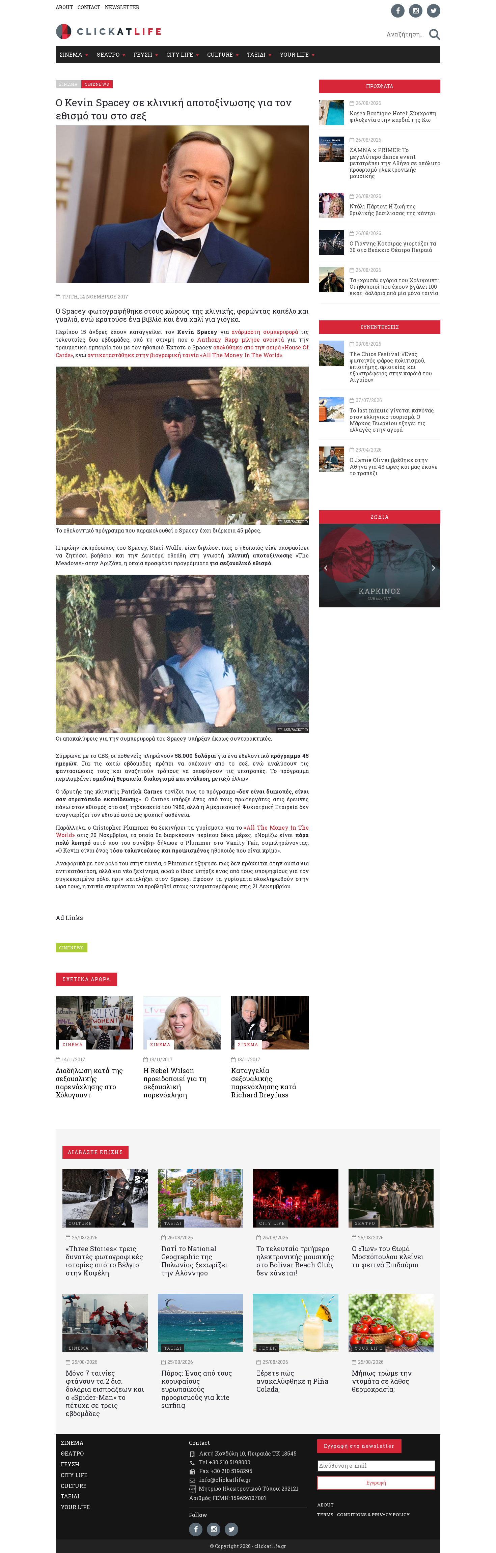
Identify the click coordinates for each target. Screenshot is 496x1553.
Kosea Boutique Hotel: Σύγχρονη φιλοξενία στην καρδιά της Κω (393, 116)
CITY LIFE (179, 54)
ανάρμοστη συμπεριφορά (264, 331)
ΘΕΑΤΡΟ (108, 54)
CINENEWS (71, 947)
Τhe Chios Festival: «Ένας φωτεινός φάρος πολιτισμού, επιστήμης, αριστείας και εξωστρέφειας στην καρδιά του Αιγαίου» (391, 366)
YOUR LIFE (294, 54)
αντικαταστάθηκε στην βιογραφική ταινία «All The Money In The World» (184, 354)
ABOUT (64, 7)
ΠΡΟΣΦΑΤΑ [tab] (379, 86)
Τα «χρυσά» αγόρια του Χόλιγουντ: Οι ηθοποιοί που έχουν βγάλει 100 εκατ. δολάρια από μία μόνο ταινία (394, 286)
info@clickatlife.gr (225, 1479)
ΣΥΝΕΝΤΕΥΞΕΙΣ (379, 327)
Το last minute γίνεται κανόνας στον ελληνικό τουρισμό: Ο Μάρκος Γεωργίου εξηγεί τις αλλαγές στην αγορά (392, 420)
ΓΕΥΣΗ (143, 54)
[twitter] (433, 11)
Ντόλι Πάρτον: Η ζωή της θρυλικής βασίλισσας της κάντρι (392, 209)
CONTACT (89, 7)
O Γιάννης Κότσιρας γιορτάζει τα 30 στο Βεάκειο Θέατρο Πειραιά (393, 246)
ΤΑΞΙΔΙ (256, 54)
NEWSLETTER (122, 7)
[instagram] (415, 11)
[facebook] (398, 11)
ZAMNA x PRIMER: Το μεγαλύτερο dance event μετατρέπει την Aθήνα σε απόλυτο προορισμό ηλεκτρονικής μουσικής (395, 162)
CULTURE (220, 54)
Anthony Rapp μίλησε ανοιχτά (240, 339)
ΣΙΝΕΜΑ (70, 54)
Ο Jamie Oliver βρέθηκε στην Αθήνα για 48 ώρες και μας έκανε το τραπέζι (394, 466)
